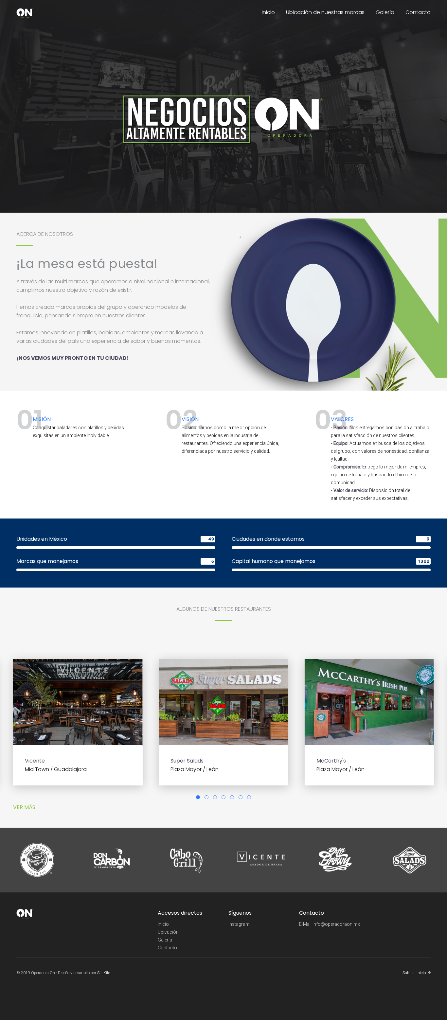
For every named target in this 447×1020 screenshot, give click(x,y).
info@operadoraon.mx (336, 924)
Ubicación (168, 932)
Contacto (418, 12)
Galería (385, 12)
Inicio (268, 12)
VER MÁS (24, 807)
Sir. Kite (103, 973)
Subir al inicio (414, 973)
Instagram (239, 924)
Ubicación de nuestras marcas (325, 12)
